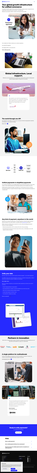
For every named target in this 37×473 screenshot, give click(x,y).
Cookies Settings (5, 468)
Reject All (13, 468)
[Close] (21, 462)
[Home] (6, 1)
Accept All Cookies (14, 470)
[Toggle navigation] (34, 2)
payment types (24, 222)
